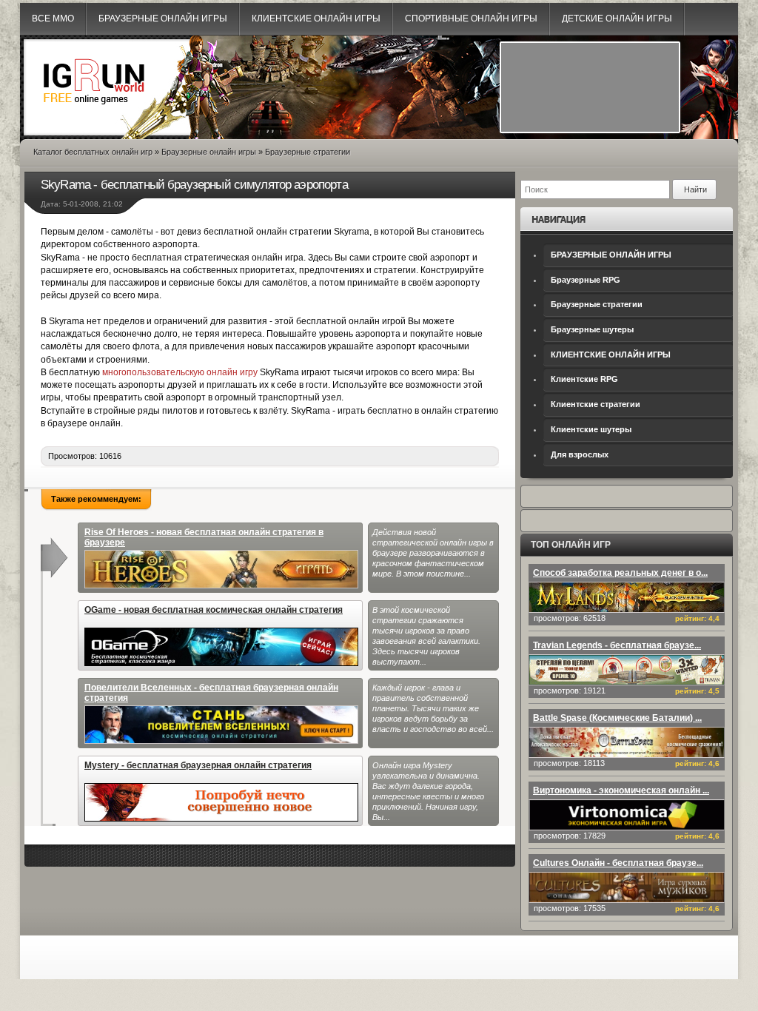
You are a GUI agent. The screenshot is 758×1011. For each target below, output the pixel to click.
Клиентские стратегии (595, 404)
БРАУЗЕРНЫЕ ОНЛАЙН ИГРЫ (611, 254)
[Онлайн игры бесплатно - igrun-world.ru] (94, 115)
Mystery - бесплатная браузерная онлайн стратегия (198, 765)
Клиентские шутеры (591, 429)
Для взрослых (579, 454)
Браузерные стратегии (597, 304)
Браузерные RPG (585, 279)
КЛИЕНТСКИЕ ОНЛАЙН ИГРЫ (611, 354)
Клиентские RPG (584, 378)
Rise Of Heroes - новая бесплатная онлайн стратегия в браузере (203, 537)
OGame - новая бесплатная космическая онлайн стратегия (213, 610)
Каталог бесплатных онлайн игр (92, 151)
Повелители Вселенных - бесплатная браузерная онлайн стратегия (211, 692)
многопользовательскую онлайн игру (180, 372)
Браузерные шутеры (592, 329)
